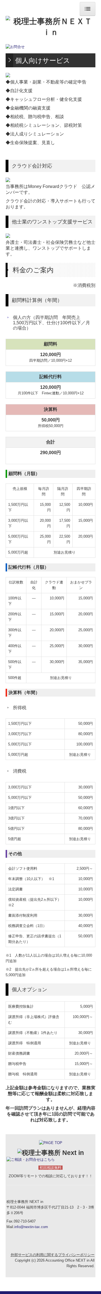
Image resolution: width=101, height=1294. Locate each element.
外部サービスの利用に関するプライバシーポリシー (53, 1255)
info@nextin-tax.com (31, 1227)
